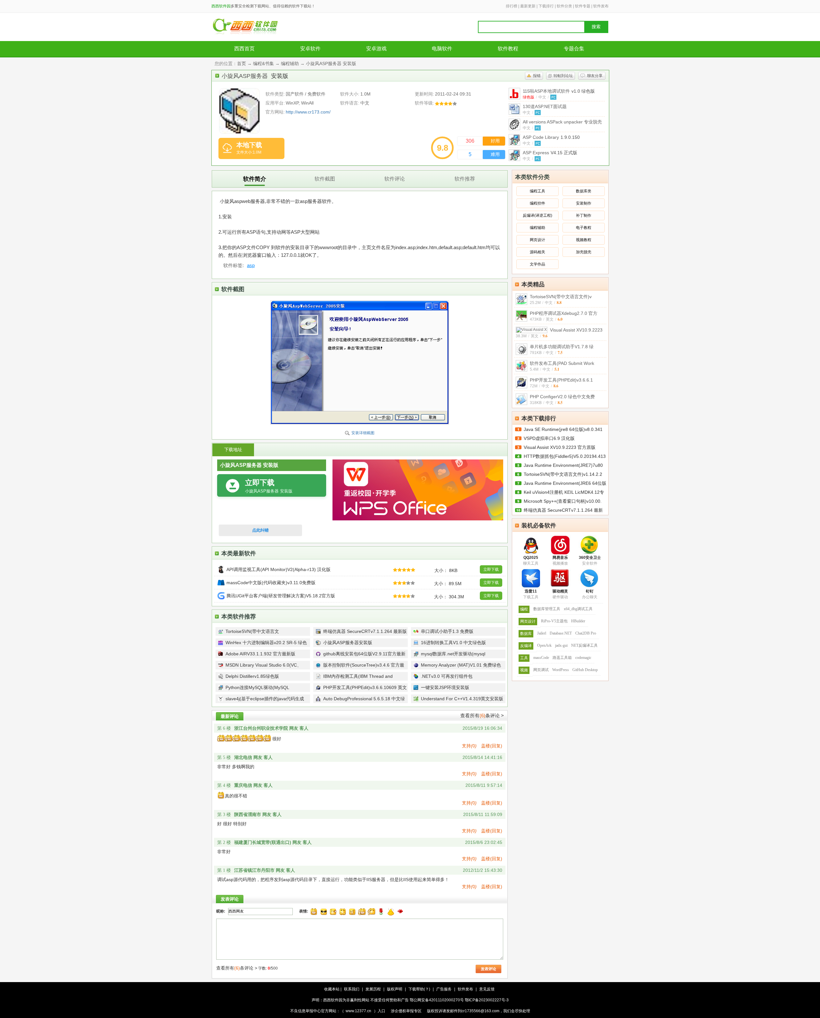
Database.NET (561, 633)
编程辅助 (290, 63)
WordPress (560, 670)
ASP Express (550, 152)
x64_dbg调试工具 (578, 609)
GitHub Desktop (585, 670)
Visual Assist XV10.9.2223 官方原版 (559, 447)
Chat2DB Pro (585, 633)
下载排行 (546, 6)
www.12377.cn (358, 1011)
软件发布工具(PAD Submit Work (562, 363)
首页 (241, 63)
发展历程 (373, 989)
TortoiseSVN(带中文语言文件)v (561, 296)
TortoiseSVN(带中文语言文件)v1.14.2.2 (563, 474)
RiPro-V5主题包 (554, 621)
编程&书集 (263, 63)
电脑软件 (442, 48)
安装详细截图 (362, 433)
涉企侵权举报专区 (406, 1011)
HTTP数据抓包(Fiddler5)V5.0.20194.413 (565, 456)
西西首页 (244, 48)
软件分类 (564, 6)
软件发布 (601, 6)
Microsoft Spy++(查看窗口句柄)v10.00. (563, 501)
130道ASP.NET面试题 (545, 106)
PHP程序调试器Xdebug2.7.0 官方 (563, 313)
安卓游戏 (376, 48)
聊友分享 (595, 75)
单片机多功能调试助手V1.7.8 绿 (562, 346)
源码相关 (537, 252)
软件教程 (508, 48)
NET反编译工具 (584, 645)
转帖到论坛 (563, 75)
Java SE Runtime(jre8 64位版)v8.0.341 (563, 429)
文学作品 (537, 264)
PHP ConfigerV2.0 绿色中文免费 (562, 396)
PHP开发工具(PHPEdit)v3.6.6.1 (561, 380)
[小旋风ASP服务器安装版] (239, 110)
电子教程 (583, 227)
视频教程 (583, 240)
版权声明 (394, 989)
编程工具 (537, 191)
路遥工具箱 (562, 657)
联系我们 (351, 989)
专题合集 (574, 48)
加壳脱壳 (583, 252)
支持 (469, 745)
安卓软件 (310, 48)
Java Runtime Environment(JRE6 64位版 (565, 483)
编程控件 (537, 203)
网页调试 (541, 670)
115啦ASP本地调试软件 (559, 91)
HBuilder (578, 621)
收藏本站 (332, 989)
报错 (537, 75)
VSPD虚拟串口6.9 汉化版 (549, 438)
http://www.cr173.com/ (308, 111)
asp (251, 265)
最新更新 (528, 6)
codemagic (583, 657)
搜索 (596, 26)
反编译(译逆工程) (537, 215)
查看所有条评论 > (482, 715)
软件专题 (582, 6)
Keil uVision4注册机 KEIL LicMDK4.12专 (564, 492)
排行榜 (511, 6)
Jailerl (541, 633)
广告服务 (444, 989)
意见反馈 (487, 989)
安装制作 (583, 203)
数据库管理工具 (546, 609)
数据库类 (583, 191)
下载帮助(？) (419, 989)
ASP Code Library (551, 137)
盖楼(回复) (491, 745)
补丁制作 (583, 215)
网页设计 (537, 240)
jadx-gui (561, 645)
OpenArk (544, 645)
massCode (541, 657)
